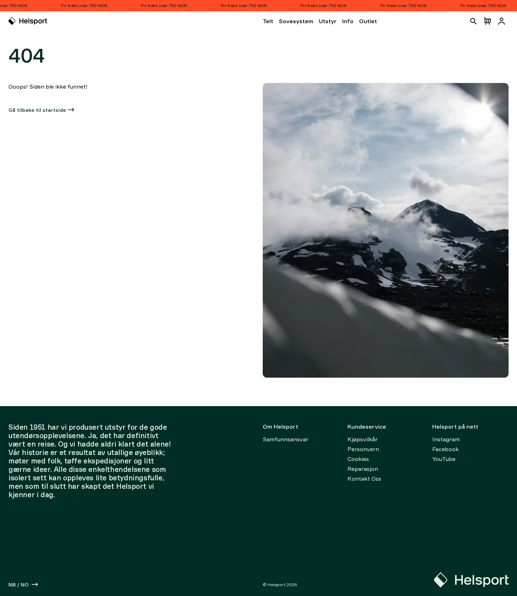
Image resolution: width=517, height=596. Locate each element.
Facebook (445, 449)
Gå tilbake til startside (37, 110)
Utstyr (328, 21)
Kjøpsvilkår (362, 439)
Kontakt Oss (364, 478)
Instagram (446, 439)
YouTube (443, 458)
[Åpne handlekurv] (487, 21)
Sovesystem (296, 21)
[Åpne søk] (473, 21)
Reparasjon (362, 468)
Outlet (368, 21)
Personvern (363, 449)
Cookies (358, 458)
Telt (268, 21)
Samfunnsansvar (285, 439)
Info (347, 21)
